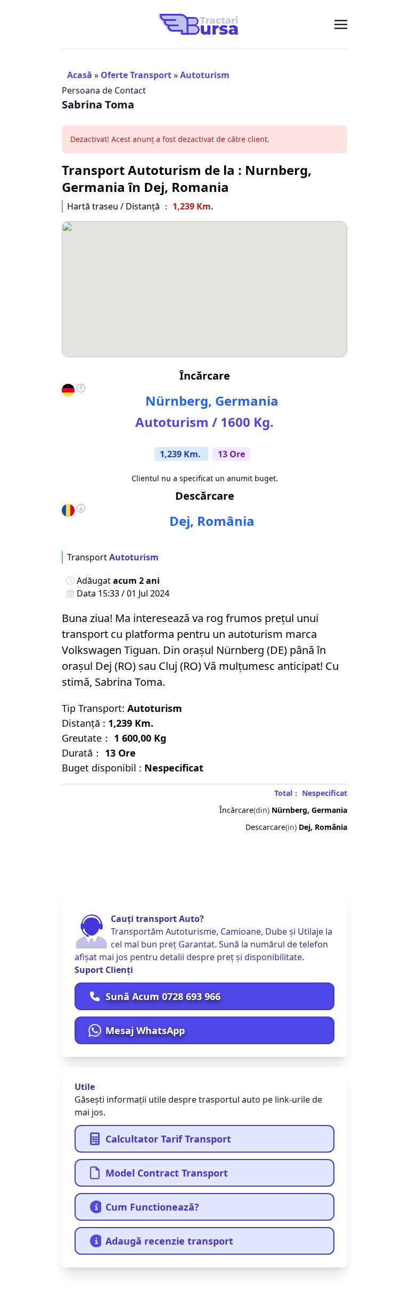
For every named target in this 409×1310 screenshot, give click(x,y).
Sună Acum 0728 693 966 (162, 996)
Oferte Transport (136, 75)
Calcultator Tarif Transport (168, 1138)
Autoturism (205, 75)
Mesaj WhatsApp (145, 1030)
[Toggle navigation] (340, 24)
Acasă (79, 75)
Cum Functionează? (152, 1206)
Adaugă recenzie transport (169, 1241)
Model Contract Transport (166, 1172)
